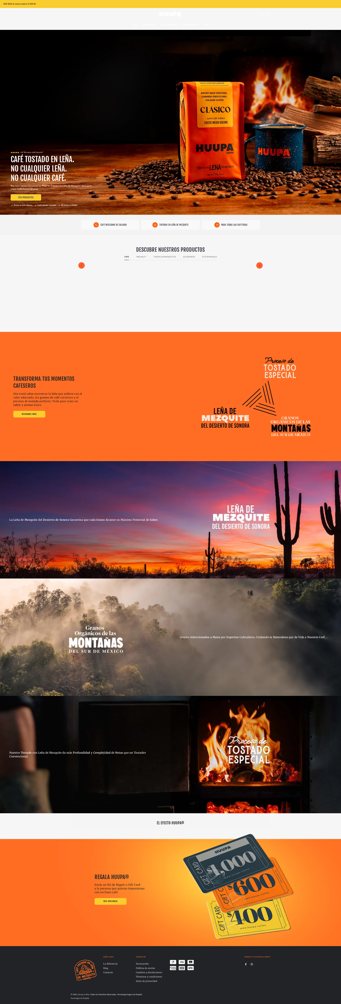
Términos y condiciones (149, 976)
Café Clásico (193, 313)
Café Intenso (238, 313)
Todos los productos (164, 257)
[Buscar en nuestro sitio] (72, 15)
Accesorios (189, 257)
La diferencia (110, 963)
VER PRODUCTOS (26, 197)
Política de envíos (145, 968)
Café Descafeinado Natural (148, 313)
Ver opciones (110, 901)
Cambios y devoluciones (149, 972)
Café (126, 257)
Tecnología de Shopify (80, 998)
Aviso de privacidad (146, 981)
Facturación (142, 963)
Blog (105, 968)
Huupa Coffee (83, 994)
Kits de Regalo (209, 257)
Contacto (108, 972)
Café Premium (103, 313)
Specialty (141, 257)
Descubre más (29, 414)
